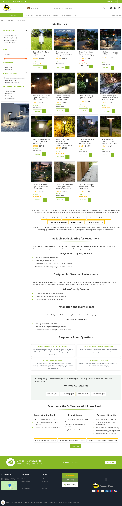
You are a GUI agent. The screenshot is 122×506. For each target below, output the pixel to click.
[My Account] (115, 8)
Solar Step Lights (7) (10, 42)
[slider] (4, 58)
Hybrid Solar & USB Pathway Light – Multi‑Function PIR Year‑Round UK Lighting (64, 142)
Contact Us (109, 1)
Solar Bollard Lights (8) (11, 40)
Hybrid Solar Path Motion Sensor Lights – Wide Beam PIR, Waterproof (64, 186)
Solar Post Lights (52, 394)
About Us (24, 478)
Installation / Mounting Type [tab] (13, 86)
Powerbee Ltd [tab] (8, 62)
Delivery (24, 485)
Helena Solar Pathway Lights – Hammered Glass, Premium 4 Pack (86, 54)
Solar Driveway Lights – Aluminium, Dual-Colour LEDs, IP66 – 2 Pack (110, 98)
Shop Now (76, 446)
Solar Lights (11, 20)
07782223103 (6, 1)
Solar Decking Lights (68, 394)
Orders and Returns (26, 481)
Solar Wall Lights (83, 394)
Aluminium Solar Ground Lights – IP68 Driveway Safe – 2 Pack (41, 98)
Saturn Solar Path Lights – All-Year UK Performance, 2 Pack (41, 54)
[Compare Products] (111, 8)
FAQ (43, 478)
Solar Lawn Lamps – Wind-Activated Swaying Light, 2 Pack (64, 54)
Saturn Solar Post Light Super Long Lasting (86, 97)
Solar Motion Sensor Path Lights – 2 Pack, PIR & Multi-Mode (41, 141)
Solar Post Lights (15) (10, 38)
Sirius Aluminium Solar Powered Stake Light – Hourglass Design (86, 141)
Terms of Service (26, 488)
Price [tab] (5, 49)
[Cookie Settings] (3, 502)
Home (3, 20)
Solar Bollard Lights (99, 394)
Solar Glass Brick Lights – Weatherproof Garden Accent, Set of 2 (87, 186)
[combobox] (80, 8)
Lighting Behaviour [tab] (10, 73)
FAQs (115, 1)
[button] (45, 67)
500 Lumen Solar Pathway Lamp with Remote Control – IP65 (109, 141)
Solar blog (44, 488)
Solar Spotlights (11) (10, 35)
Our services (45, 481)
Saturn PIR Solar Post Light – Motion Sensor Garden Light (40, 186)
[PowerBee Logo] (6, 8)
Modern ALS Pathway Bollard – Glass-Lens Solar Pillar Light (63, 98)
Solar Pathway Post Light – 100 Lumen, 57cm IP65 (110, 53)
